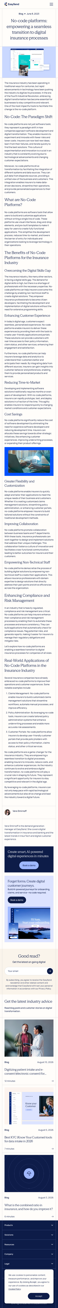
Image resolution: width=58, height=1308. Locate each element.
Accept (38, 1296)
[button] (51, 4)
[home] (11, 4)
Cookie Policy (14, 1289)
